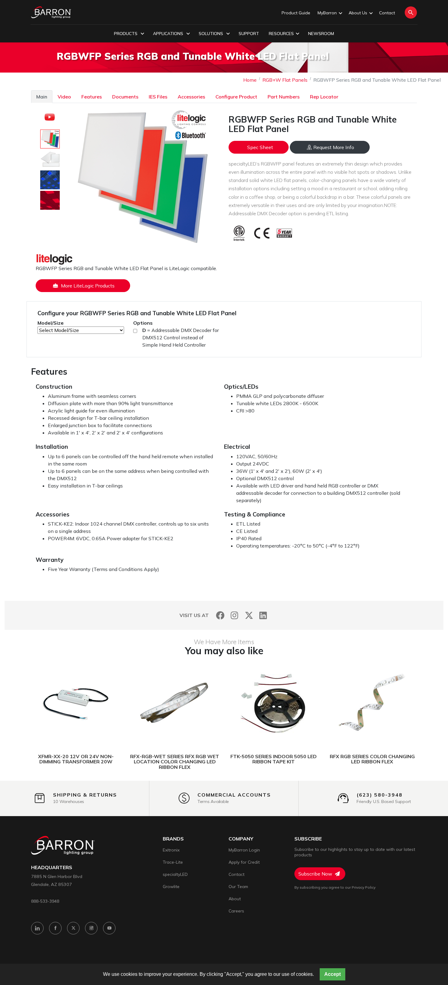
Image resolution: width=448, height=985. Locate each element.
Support (249, 33)
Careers (236, 911)
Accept (332, 974)
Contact (387, 13)
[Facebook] (220, 615)
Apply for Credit (244, 862)
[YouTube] (109, 928)
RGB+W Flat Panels (285, 80)
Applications (168, 33)
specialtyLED (175, 874)
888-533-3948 (45, 901)
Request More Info (333, 147)
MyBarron (327, 13)
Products (126, 33)
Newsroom (321, 33)
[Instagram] (234, 615)
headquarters (51, 867)
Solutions (211, 33)
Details (52, 703)
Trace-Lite (173, 862)
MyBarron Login (244, 850)
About (235, 898)
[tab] (41, 96)
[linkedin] (37, 928)
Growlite (171, 886)
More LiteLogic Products (87, 286)
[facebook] (55, 928)
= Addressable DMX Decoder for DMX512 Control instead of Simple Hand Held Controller (180, 337)
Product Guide (296, 13)
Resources (281, 33)
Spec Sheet (260, 147)
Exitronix (171, 850)
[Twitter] (249, 615)
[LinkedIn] (263, 615)
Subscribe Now (315, 874)
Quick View (104, 703)
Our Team (238, 886)
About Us (358, 13)
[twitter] (73, 928)
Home (250, 80)
